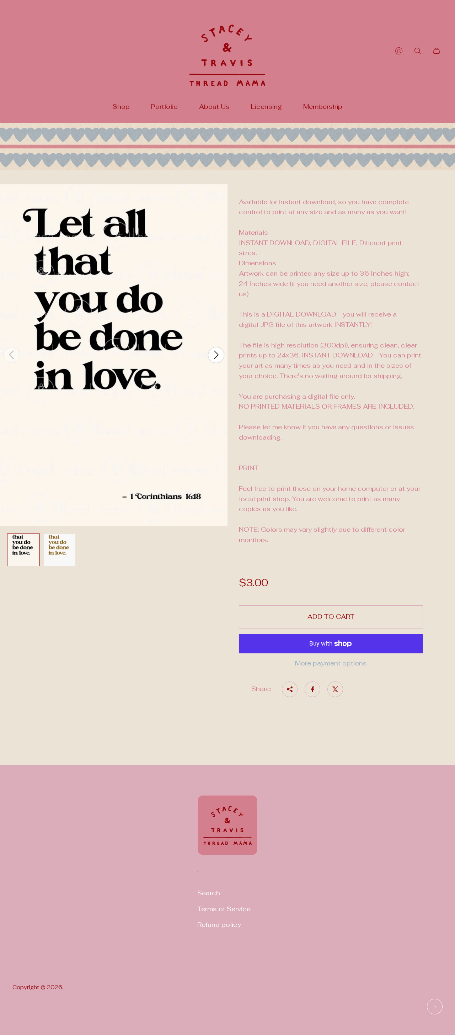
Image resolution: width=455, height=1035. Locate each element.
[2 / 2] (59, 550)
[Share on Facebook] (312, 689)
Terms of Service (224, 909)
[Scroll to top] (435, 1006)
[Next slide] (216, 355)
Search (208, 893)
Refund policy (219, 924)
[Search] (417, 51)
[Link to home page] (227, 829)
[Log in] (399, 51)
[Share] (290, 689)
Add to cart (330, 616)
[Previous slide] (11, 355)
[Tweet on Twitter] (335, 689)
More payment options (331, 663)
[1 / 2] (23, 550)
